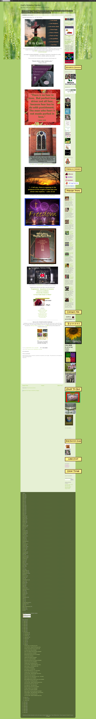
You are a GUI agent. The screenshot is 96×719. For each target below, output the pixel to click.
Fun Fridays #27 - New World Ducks (30, 685)
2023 (23, 510)
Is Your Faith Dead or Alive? (42, 294)
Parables (24, 577)
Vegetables (24, 603)
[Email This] (42, 347)
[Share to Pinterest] (47, 347)
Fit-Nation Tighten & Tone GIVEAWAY (30, 688)
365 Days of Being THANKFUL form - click (40, 325)
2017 (23, 502)
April (25, 644)
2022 (23, 509)
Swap (71, 10)
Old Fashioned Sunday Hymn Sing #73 (31, 683)
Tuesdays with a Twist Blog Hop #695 (69, 485)
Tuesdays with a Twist (42, 311)
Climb (23, 534)
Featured (29, 349)
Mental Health (24, 570)
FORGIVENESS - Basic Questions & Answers (46, 164)
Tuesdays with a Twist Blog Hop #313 (30, 663)
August (26, 638)
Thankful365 (24, 597)
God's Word (55, 10)
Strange (23, 591)
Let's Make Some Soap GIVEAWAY (30, 650)
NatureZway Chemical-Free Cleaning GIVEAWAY (33, 660)
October (26, 635)
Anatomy (24, 522)
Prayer (33, 10)
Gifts (23, 554)
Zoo (23, 610)
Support (66, 10)
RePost (23, 583)
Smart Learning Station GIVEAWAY (30, 653)
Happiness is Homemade (42, 310)
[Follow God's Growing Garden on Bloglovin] (70, 186)
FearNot (23, 545)
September (27, 637)
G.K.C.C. (36, 12)
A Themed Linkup (42, 317)
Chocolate (24, 533)
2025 (23, 513)
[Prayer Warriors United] (70, 382)
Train (23, 601)
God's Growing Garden (30, 5)
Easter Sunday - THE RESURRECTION (31, 666)
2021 (25, 628)
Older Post (59, 385)
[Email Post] (41, 347)
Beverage (24, 526)
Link (23, 569)
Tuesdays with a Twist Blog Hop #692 (71, 232)
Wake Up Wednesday (26, 606)
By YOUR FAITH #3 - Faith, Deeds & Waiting (69, 42)
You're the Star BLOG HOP (42, 10)
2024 (25, 624)
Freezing (24, 549)
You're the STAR (42, 312)
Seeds (23, 585)
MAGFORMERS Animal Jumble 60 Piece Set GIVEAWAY (34, 679)
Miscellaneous (36, 349)
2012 (25, 710)
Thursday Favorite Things (42, 313)
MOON (23, 574)
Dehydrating (24, 541)
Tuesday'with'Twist (25, 602)
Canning (23, 530)
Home (24, 10)
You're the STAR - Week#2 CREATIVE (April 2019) (33, 682)
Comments (26, 616)
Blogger (48, 716)
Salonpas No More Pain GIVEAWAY (30, 661)
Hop (23, 565)
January (26, 700)
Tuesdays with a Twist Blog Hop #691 (71, 288)
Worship (50, 10)
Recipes (23, 582)
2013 (23, 497)
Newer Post (25, 385)
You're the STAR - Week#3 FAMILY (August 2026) (68, 487)
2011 (23, 494)
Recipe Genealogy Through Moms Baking (71, 210)
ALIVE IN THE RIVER (42, 52)
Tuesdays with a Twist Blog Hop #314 (30, 645)
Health (23, 561)
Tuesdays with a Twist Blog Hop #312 (30, 672)
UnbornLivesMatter (43, 291)
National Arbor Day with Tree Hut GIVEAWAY (32, 654)
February (26, 698)
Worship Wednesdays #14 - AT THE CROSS (32, 670)
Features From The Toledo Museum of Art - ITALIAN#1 (34, 676)
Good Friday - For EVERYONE (29, 669)
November (26, 634)
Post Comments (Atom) (31, 387)
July (25, 640)
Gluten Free (24, 557)
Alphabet (24, 521)
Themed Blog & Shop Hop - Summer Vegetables (72, 244)
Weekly (23, 607)
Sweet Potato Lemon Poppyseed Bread (71, 199)
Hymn (32, 349)
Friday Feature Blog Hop (42, 316)
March (26, 697)
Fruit (23, 550)
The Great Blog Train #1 (71, 253)
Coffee (23, 537)
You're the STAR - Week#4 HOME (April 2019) (32, 664)
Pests (23, 578)
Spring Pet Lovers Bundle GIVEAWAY (30, 689)
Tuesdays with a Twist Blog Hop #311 (30, 680)
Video (23, 605)
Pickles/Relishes (25, 579)
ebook (23, 542)
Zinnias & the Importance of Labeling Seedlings (72, 277)
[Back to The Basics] (70, 371)
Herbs (23, 562)
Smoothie (24, 587)
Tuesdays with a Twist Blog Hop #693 (71, 265)
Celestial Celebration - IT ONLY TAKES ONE (46, 195)
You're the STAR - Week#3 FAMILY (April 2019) (32, 673)
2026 (23, 514)
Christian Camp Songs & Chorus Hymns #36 (32, 648)
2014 (23, 498)
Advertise (61, 10)
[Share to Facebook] (45, 347)
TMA (23, 598)
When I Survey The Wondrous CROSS (46, 264)
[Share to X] (44, 347)
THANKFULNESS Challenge (45, 12)
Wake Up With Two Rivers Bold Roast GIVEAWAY (33, 691)
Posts (25, 614)
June (25, 641)
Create (23, 538)
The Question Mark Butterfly (29, 667)
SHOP (23, 586)
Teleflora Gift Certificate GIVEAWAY (30, 657)
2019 (26, 349)
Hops (31, 12)
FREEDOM (46, 226)
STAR (23, 590)
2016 (23, 501)
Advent (23, 517)
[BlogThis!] (43, 347)
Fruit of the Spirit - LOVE (46, 125)
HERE (37, 125)
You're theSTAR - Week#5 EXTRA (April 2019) (32, 647)
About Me (28, 10)
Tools (23, 599)
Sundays (24, 593)
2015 (25, 706)
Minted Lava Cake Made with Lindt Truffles (71, 300)
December (26, 632)
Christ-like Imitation (42, 293)
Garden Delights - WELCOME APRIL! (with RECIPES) (33, 692)
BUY (23, 529)
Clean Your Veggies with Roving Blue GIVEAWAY (32, 651)
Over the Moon (42, 309)
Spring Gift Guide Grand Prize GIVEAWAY (31, 686)
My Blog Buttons (25, 12)
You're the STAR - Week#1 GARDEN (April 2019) (33, 695)
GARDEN (24, 553)
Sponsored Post (25, 589)
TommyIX (68, 715)
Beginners (24, 525)
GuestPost (24, 558)
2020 (23, 506)
